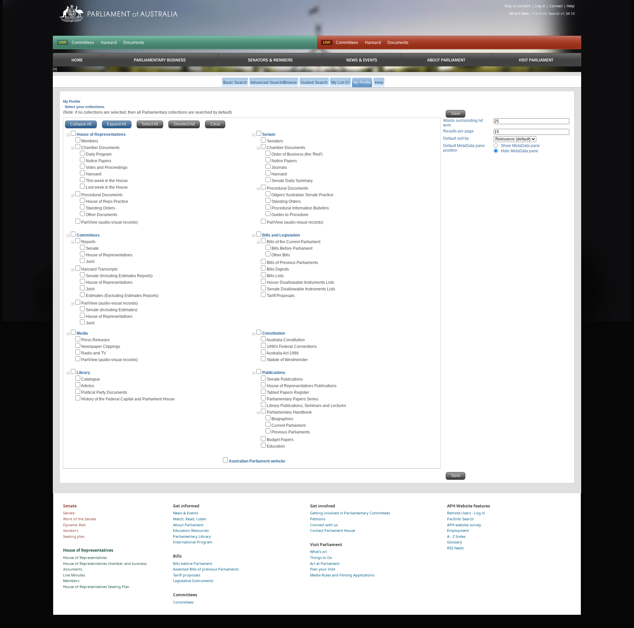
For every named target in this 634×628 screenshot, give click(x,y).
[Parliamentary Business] (160, 59)
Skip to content (518, 5)
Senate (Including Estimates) (111, 310)
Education (276, 446)
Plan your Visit (322, 569)
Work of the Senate (79, 518)
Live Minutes (74, 575)
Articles (87, 386)
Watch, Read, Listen (189, 518)
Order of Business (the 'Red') (297, 154)
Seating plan (74, 536)
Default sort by (456, 138)
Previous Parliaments (290, 432)
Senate (268, 134)
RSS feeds (455, 547)
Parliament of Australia (118, 13)
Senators (275, 141)
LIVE (62, 42)
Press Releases (95, 340)
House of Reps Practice (107, 201)
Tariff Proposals (281, 295)
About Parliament (188, 524)
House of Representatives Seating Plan (96, 586)
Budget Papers (280, 439)
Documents (133, 42)
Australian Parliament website (257, 461)
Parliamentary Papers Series (292, 399)
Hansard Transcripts (99, 269)
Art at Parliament (324, 563)
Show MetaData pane (520, 145)
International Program (192, 541)
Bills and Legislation (281, 235)
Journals (279, 167)
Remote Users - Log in (466, 512)
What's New (519, 13)
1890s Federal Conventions (292, 346)
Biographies (282, 419)
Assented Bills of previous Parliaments (206, 569)
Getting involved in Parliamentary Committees (350, 512)
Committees (83, 42)
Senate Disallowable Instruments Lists (301, 289)
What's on (318, 551)
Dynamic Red (74, 524)
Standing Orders (100, 208)
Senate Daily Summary (292, 180)
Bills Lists (275, 276)
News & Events (185, 512)
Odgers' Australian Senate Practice (302, 195)
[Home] (77, 59)
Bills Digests (278, 269)
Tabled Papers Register (288, 392)
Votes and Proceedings (106, 167)
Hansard (109, 42)
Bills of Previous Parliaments (292, 262)
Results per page (458, 131)
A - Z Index (456, 536)
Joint (90, 261)
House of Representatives (109, 255)
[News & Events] (361, 59)
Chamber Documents (100, 147)
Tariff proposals (186, 575)
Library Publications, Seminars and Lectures (306, 405)
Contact (556, 5)
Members (89, 141)
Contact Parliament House (332, 530)
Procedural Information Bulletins (300, 208)
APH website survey (464, 524)
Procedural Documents (102, 195)
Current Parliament (288, 425)
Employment (458, 530)
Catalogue (90, 379)
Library (83, 372)
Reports (88, 242)
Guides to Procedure (289, 214)
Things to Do (321, 557)
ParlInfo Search (460, 518)
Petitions (317, 518)
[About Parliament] (446, 59)
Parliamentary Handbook (289, 412)
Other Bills (280, 255)
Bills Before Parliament (291, 248)
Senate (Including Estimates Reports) (119, 276)
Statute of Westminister (287, 359)
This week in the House (107, 180)
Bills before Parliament (192, 563)
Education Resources (191, 530)
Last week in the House (107, 187)
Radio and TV (93, 353)
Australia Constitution (285, 340)
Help (571, 5)
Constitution (273, 333)
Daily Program (99, 154)
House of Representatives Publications (301, 386)
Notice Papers (98, 161)
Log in (540, 5)
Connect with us (324, 524)
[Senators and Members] (270, 59)
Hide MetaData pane (519, 151)
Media (82, 333)
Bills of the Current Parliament (293, 242)
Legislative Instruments (193, 580)
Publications (273, 372)
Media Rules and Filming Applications (342, 575)
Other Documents (101, 214)
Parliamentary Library (192, 536)
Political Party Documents (104, 392)
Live (327, 42)
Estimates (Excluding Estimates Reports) (122, 295)
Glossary (454, 541)
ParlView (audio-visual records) (109, 222)
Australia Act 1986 (282, 353)
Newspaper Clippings (100, 346)
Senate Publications (285, 379)
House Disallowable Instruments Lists (300, 282)
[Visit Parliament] (536, 59)
